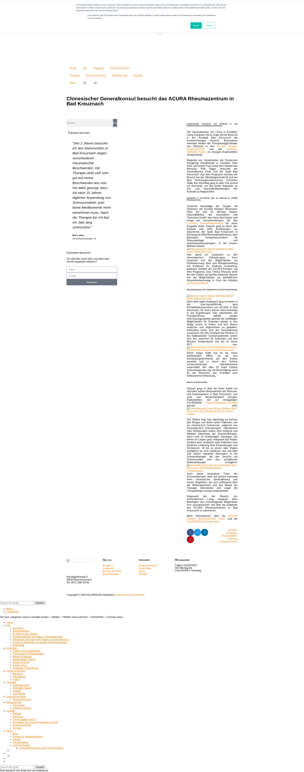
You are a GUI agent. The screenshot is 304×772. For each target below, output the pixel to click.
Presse (17, 739)
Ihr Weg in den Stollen (25, 634)
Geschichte (19, 693)
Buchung (18, 673)
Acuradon (231, 533)
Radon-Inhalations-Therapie (222, 402)
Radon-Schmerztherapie (26, 651)
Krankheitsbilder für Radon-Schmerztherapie (38, 636)
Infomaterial (19, 676)
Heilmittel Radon (22, 688)
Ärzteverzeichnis (22, 699)
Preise (16, 679)
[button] (190, 532)
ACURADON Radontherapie (203, 521)
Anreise (17, 728)
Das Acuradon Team (24, 719)
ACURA (232, 530)
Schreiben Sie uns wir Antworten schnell (35, 722)
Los (115, 122)
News (73, 82)
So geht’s (18, 628)
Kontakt (138, 75)
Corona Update (21, 745)
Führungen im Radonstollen (28, 653)
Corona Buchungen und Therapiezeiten (41, 748)
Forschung (19, 705)
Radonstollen (229, 536)
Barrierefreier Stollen (24, 659)
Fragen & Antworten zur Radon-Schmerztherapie (40, 642)
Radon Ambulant (22, 656)
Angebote (98, 68)
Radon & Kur (20, 665)
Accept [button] (196, 25)
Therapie (75, 75)
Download (18, 645)
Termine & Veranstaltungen (28, 736)
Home (73, 68)
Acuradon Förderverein (26, 668)
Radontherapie (21, 631)
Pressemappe (20, 742)
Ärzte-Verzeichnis (96, 75)
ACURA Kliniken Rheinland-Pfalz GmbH (212, 517)
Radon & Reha (21, 662)
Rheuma (232, 538)
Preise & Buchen (120, 68)
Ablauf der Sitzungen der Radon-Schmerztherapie (41, 639)
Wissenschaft (119, 75)
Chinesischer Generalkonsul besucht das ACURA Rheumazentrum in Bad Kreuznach (150, 101)
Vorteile (17, 691)
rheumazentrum (229, 541)
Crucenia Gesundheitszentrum (205, 223)
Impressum (122, 595)
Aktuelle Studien (22, 708)
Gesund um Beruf (197, 283)
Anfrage (17, 713)
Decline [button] (209, 25)
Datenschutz (137, 595)
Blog (15, 733)
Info (85, 68)
